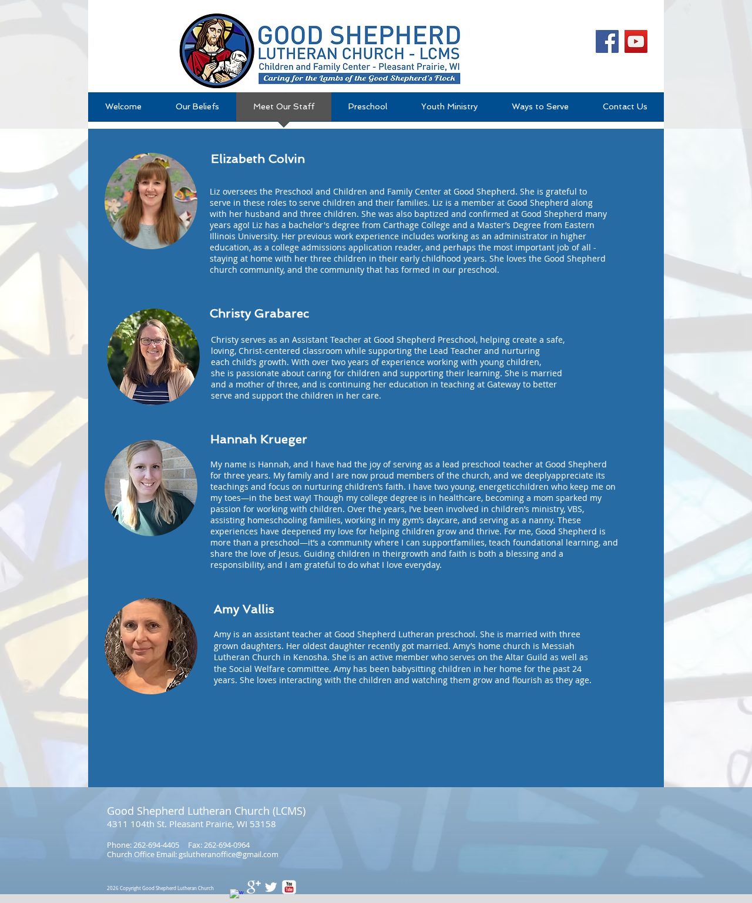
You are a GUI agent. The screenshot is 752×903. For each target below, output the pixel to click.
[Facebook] (607, 41)
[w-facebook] (237, 896)
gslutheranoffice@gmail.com (228, 854)
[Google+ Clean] (254, 887)
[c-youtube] (289, 887)
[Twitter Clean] (271, 887)
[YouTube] (636, 41)
